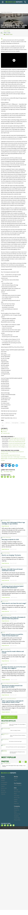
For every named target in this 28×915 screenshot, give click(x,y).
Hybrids (3, 786)
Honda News (23, 422)
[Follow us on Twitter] (5, 477)
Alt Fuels (3, 790)
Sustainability (4, 782)
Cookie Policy (17, 818)
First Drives (16, 796)
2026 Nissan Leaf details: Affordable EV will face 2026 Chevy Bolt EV (13, 618)
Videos (15, 780)
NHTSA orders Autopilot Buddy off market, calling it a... (14, 441)
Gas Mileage (4, 784)
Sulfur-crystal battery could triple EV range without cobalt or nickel (12, 701)
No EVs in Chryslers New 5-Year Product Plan (14, 445)
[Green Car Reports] (14, 2)
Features (3, 794)
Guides (15, 801)
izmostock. (23, 827)
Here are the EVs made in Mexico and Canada (13, 652)
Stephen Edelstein (6, 597)
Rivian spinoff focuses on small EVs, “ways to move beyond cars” (12, 635)
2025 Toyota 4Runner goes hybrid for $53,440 (10, 455)
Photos (15, 778)
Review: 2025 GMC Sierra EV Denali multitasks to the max (12, 569)
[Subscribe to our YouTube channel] (11, 477)
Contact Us (16, 810)
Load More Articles (9, 717)
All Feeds (16, 790)
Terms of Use (17, 814)
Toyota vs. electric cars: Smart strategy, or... (14, 447)
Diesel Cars (3, 792)
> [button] (25, 762)
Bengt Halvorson (5, 526)
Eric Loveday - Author (8, 471)
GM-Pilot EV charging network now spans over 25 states (12, 686)
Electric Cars (9, 12)
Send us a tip (5, 430)
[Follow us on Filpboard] (14, 477)
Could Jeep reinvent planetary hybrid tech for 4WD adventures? (12, 587)
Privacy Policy (17, 820)
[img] (2, 465)
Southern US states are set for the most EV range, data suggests (14, 667)
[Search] (25, 2)
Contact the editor (6, 433)
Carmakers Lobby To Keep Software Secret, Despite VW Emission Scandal (12, 452)
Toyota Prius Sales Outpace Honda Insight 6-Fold (14, 440)
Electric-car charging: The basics (11, 555)
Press (15, 812)
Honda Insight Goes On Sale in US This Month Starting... (14, 438)
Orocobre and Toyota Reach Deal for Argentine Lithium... (14, 443)
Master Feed (17, 792)
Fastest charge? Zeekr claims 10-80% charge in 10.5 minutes (13, 457)
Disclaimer (16, 816)
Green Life (16, 803)
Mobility (3, 780)
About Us (16, 808)
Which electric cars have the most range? (14, 603)
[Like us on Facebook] (2, 477)
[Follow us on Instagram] (8, 477)
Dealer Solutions (18, 785)
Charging (3, 778)
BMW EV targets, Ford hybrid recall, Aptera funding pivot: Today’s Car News (14, 459)
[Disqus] (14, 499)
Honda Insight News (15, 422)
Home (2, 12)
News (5, 12)
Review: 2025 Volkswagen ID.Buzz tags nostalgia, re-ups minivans (13, 523)
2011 (3, 422)
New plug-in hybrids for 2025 (10, 539)
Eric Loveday (7, 30)
